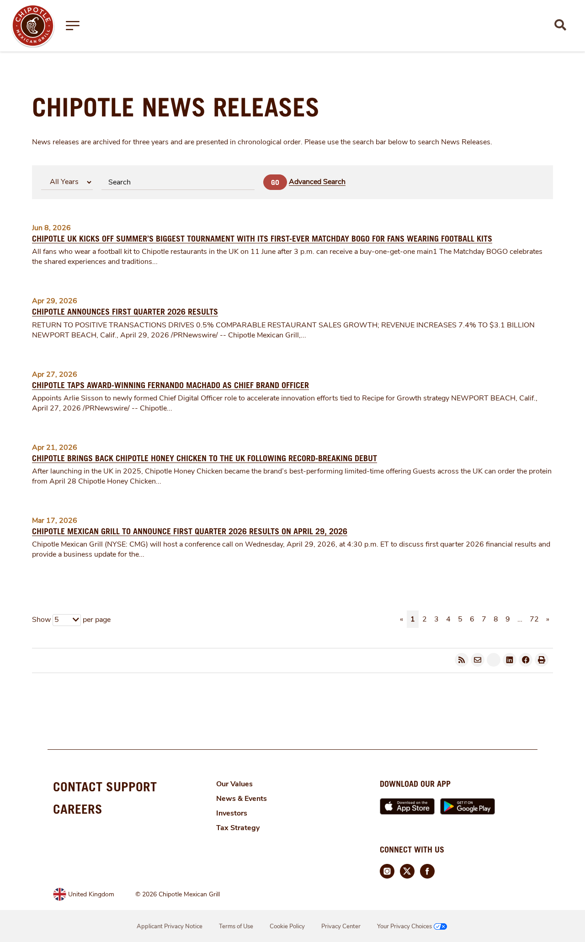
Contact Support (105, 786)
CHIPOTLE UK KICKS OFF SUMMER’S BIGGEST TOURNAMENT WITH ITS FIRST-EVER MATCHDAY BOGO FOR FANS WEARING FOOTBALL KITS (262, 238)
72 (534, 619)
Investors (231, 813)
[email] (477, 660)
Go (275, 182)
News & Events (241, 799)
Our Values (234, 784)
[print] (541, 660)
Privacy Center (341, 926)
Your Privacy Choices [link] (404, 926)
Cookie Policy (287, 926)
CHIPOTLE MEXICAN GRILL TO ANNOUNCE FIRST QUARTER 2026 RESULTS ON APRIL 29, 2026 (189, 531)
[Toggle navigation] (72, 25)
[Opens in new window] (33, 25)
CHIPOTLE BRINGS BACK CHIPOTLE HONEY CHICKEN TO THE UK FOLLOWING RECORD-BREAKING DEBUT (204, 458)
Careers (77, 808)
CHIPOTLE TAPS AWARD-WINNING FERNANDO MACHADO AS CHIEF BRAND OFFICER (170, 385)
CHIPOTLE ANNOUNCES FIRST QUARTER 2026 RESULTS (125, 311)
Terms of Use (236, 926)
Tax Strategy (238, 828)
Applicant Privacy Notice (169, 926)
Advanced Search (317, 182)
